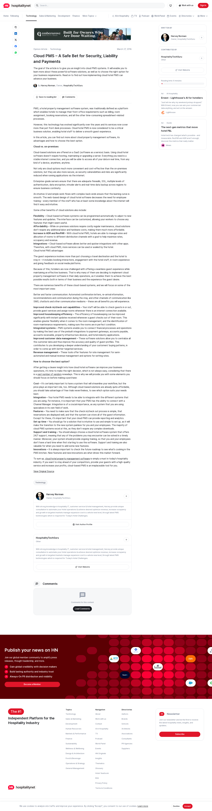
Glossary (99, 768)
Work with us (187, 5)
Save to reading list (48, 97)
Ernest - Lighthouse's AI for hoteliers (182, 98)
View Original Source (43, 471)
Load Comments (82, 609)
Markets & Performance (76, 734)
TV (135, 16)
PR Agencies (127, 744)
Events (173, 16)
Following (14, 16)
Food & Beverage (73, 758)
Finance (76, 16)
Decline (176, 806)
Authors (125, 714)
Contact (98, 724)
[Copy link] (15, 27)
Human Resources (73, 729)
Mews (168, 145)
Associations (127, 734)
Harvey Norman (48, 85)
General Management (75, 768)
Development (64, 16)
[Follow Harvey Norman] (126, 496)
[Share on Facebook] (15, 46)
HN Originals (100, 753)
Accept (187, 806)
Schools (125, 724)
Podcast (145, 16)
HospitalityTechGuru (73, 85)
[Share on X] (15, 39)
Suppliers (126, 748)
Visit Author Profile (83, 524)
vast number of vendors (49, 374)
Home (6, 16)
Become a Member (32, 684)
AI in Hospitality (122, 16)
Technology (31, 16)
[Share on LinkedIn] (15, 33)
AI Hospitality (172, 93)
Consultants (127, 739)
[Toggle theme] (170, 5)
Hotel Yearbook (102, 773)
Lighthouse (171, 112)
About (97, 714)
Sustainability (71, 744)
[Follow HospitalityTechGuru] (126, 539)
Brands (125, 719)
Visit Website (84, 567)
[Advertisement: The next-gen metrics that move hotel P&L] (163, 145)
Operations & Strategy (75, 763)
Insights (98, 758)
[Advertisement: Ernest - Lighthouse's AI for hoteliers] (163, 112)
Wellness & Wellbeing (75, 748)
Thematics (99, 763)
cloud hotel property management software (67, 458)
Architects (126, 729)
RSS (97, 778)
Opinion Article (40, 49)
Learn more (143, 806)
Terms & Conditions (103, 788)
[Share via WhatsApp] (15, 52)
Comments (70, 97)
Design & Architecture (75, 753)
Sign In (203, 5)
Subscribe (179, 734)
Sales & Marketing (47, 16)
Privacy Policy (101, 783)
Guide (169, 123)
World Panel (159, 16)
